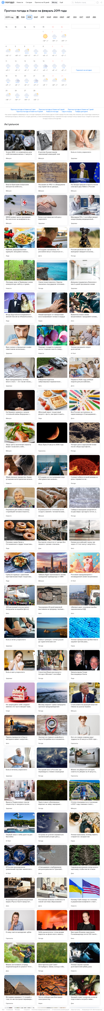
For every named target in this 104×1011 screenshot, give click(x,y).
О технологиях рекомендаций (60, 1009)
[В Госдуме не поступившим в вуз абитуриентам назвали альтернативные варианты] (52, 470)
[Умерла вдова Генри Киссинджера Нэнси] (84, 665)
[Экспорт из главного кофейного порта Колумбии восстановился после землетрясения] (52, 730)
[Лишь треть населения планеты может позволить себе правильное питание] (19, 438)
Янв (23, 17)
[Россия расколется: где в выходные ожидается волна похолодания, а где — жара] (84, 243)
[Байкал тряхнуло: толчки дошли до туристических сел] (52, 633)
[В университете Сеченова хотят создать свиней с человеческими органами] (52, 503)
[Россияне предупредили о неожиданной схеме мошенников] (84, 568)
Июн (55, 17)
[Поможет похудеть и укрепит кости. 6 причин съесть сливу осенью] (52, 340)
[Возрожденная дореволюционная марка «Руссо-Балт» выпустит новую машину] (19, 893)
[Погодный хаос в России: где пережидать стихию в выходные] (52, 763)
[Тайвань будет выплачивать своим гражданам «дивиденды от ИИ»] (52, 568)
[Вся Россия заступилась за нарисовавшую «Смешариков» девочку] (84, 405)
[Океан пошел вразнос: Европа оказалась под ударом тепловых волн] (52, 275)
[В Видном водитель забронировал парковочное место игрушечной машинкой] (52, 373)
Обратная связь (75, 1009)
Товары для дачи (81, 111)
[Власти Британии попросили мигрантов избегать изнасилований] (19, 178)
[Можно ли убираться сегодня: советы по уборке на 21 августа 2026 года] (84, 763)
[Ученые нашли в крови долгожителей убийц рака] (84, 958)
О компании (9, 1009)
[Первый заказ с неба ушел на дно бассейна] (19, 828)
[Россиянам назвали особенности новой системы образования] (52, 893)
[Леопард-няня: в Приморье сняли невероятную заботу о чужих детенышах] (19, 275)
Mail (3, 1009)
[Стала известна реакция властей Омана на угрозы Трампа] (84, 698)
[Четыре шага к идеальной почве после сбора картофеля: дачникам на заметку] (84, 438)
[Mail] (3, 2)
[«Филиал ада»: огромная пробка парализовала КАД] (84, 600)
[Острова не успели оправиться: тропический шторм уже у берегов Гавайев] (52, 828)
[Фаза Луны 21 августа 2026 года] (52, 438)
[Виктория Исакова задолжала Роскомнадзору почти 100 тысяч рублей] (84, 925)
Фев (29, 17)
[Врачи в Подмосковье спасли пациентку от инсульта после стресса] (19, 795)
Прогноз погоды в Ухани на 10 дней (29, 111)
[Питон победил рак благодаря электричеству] (52, 990)
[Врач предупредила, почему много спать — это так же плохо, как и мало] (19, 373)
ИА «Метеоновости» (96, 1009)
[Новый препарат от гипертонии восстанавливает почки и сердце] (52, 308)
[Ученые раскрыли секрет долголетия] (84, 340)
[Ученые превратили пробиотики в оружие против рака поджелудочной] (84, 633)
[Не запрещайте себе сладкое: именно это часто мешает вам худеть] (19, 698)
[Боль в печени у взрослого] (19, 763)
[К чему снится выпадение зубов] (19, 925)
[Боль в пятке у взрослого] (19, 633)
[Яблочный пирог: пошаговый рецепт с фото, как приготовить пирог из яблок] (52, 405)
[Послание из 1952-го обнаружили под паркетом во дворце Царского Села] (52, 178)
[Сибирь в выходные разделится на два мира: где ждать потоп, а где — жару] (84, 503)
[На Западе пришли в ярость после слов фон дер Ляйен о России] (84, 178)
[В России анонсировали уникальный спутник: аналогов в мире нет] (19, 860)
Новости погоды (52, 111)
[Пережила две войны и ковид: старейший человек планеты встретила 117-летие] (19, 503)
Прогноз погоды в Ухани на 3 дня (23, 109)
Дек (94, 17)
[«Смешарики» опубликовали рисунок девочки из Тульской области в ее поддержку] (52, 860)
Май (49, 17)
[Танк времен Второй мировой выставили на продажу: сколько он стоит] (52, 600)
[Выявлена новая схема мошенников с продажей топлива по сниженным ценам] (84, 308)
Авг (68, 17)
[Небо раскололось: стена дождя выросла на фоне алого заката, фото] (52, 925)
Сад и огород (67, 111)
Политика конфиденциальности (41, 1009)
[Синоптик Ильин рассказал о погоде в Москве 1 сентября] (52, 665)
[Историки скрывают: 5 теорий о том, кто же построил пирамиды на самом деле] (19, 990)
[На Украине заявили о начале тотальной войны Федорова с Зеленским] (19, 405)
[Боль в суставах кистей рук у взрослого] (52, 210)
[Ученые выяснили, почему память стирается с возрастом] (84, 828)
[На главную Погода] (9, 2)
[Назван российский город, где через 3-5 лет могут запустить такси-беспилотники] (84, 535)
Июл (62, 17)
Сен (75, 17)
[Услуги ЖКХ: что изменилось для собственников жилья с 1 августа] (19, 145)
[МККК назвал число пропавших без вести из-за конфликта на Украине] (19, 210)
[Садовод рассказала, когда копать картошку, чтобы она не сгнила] (84, 860)
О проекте (27, 1009)
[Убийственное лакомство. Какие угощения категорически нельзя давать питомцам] (19, 470)
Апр (42, 17)
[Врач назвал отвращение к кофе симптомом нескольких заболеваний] (19, 340)
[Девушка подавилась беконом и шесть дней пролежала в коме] (84, 275)
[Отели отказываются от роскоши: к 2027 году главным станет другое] (84, 795)
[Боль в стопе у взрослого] (84, 145)
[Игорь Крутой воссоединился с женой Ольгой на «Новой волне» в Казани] (19, 308)
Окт (81, 17)
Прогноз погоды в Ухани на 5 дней (51, 109)
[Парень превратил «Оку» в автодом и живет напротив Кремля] (19, 730)
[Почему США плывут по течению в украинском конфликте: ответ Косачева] (84, 893)
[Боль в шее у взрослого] (19, 665)
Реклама (17, 1009)
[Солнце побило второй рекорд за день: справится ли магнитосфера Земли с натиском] (84, 470)
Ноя (88, 17)
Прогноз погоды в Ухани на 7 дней (80, 109)
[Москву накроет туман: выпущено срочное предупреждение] (52, 698)
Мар (36, 17)
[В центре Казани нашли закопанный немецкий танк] (52, 145)
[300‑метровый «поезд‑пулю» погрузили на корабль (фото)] (19, 600)
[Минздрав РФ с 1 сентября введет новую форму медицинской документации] (84, 210)
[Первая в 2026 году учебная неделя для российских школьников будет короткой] (84, 373)
